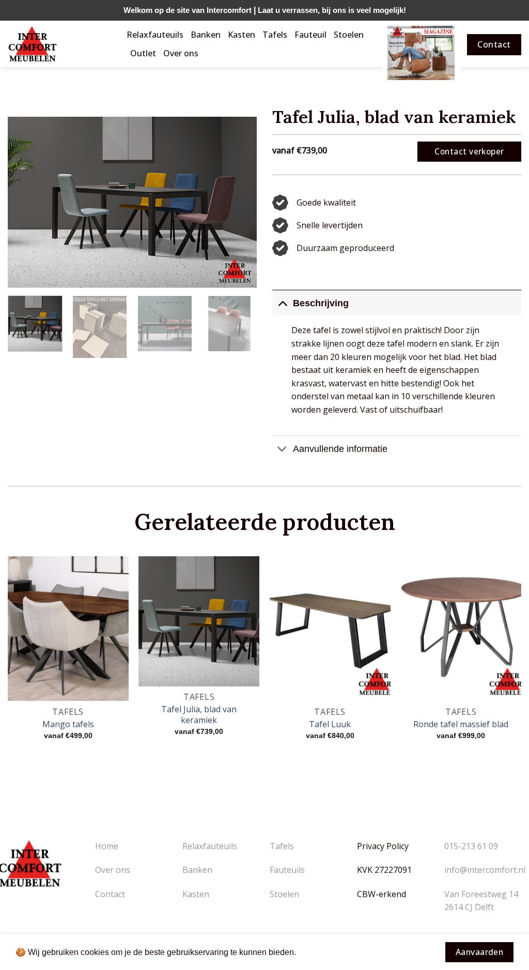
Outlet (143, 53)
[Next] (238, 202)
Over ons (180, 53)
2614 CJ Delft (469, 907)
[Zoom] (21, 275)
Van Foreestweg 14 (481, 894)
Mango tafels (68, 724)
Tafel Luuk (330, 724)
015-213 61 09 (471, 846)
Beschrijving (321, 303)
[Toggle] (282, 303)
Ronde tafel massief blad (460, 724)
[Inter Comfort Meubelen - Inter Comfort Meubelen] (59, 44)
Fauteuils (287, 869)
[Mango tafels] (68, 628)
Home (106, 846)
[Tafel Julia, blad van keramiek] (198, 621)
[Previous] (26, 202)
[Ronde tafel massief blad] (460, 628)
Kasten (241, 34)
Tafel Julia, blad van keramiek (199, 715)
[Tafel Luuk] (330, 628)
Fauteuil (310, 34)
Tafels (274, 34)
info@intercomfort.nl (484, 869)
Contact (110, 894)
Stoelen (349, 34)
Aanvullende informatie (340, 449)
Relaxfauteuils (155, 34)
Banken (206, 34)
